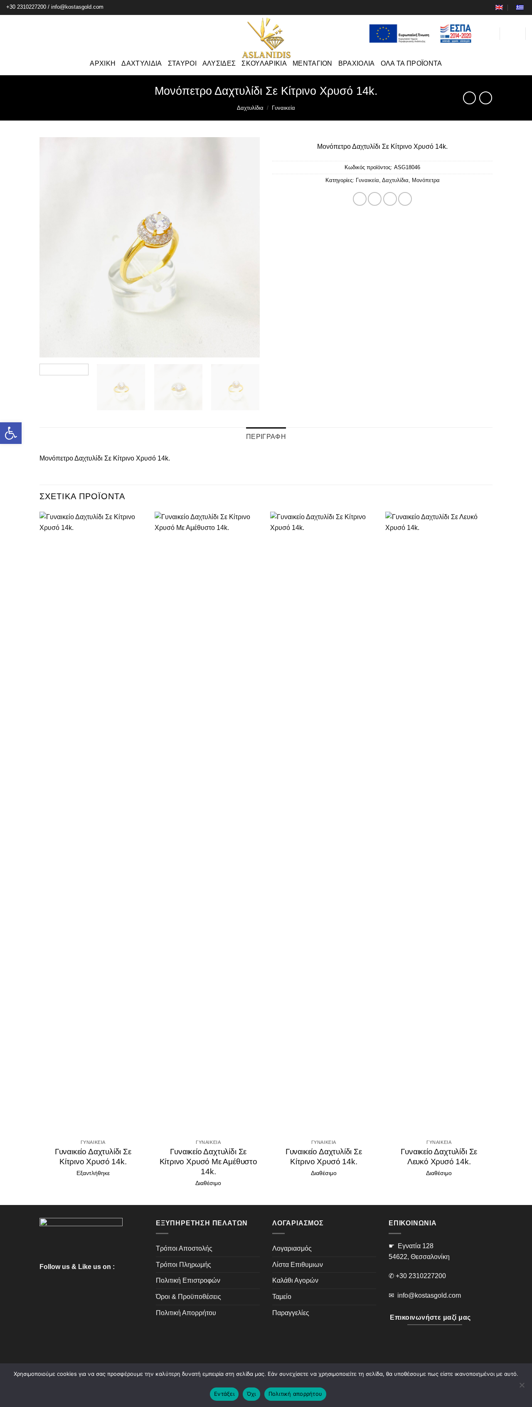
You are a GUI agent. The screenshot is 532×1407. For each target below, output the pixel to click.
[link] (11, 433)
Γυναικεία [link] (283, 108)
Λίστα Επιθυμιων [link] (297, 1264)
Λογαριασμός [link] (292, 1248)
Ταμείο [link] (281, 1296)
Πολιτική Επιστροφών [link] (188, 1280)
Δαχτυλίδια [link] (250, 108)
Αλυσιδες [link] (219, 63)
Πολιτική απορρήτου (295, 1393)
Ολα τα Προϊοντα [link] (411, 63)
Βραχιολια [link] (356, 63)
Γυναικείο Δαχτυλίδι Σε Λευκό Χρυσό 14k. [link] (439, 1156)
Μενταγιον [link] (312, 63)
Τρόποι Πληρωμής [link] (183, 1264)
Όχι (251, 1393)
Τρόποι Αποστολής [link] (184, 1248)
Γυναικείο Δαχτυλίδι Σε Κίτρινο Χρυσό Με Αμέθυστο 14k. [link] (208, 1161)
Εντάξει (224, 1393)
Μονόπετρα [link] (426, 180)
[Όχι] (521, 1387)
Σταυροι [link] (182, 63)
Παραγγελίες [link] (290, 1312)
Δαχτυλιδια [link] (141, 63)
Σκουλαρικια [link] (264, 63)
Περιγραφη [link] (266, 436)
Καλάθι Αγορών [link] (295, 1280)
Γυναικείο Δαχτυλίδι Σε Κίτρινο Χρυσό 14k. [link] (93, 1156)
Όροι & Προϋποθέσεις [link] (188, 1296)
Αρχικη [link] (103, 63)
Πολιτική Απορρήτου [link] (186, 1312)
